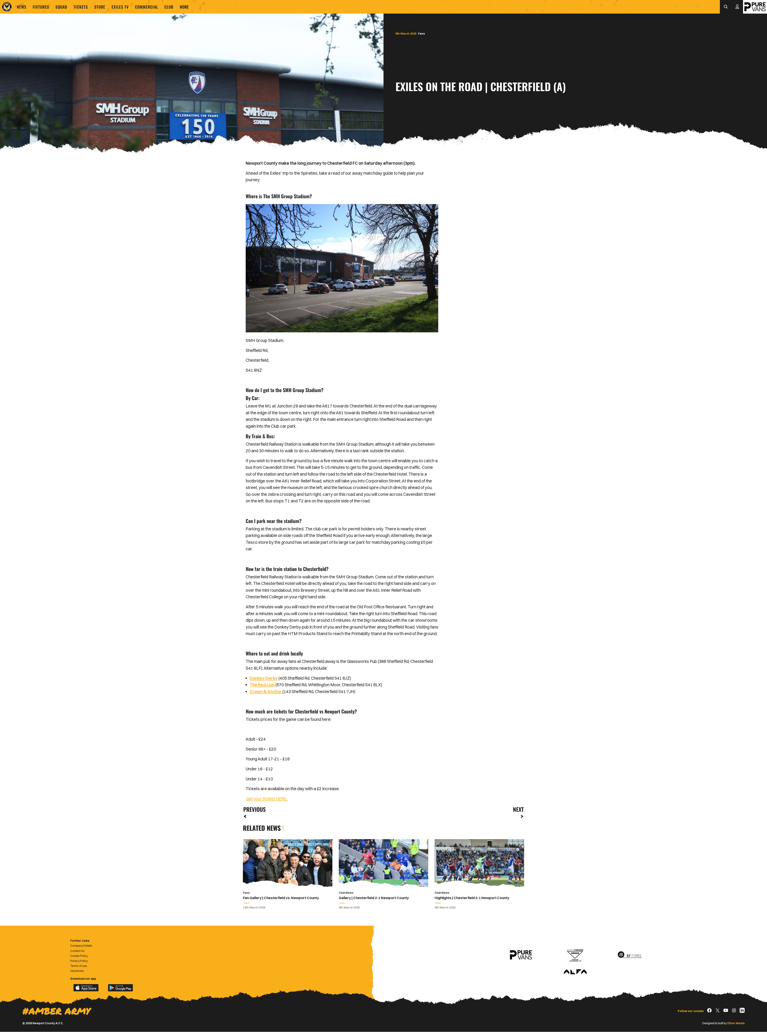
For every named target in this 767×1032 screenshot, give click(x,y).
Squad (61, 7)
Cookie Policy (79, 956)
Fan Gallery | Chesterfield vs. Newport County (281, 898)
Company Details (81, 945)
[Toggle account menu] (737, 7)
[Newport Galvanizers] (575, 955)
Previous (253, 809)
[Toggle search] (725, 7)
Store (99, 7)
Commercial (146, 7)
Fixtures (41, 7)
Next (518, 809)
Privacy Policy (79, 961)
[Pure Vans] (755, 7)
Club (168, 7)
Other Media (736, 1023)
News (21, 7)
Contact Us (77, 951)
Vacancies (77, 971)
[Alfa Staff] (575, 972)
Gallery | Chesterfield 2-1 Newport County (374, 898)
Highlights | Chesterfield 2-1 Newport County (472, 898)
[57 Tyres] (629, 955)
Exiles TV (120, 7)
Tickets (81, 7)
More (184, 7)
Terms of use (78, 966)
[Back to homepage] (7, 7)
